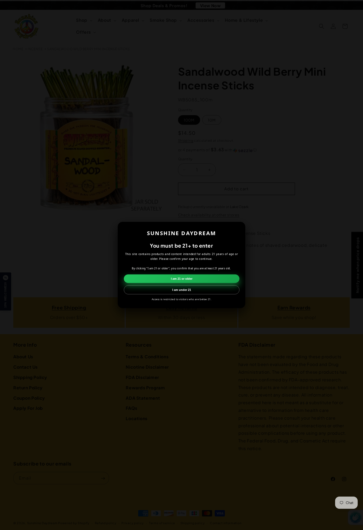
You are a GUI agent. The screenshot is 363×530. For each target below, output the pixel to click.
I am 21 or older (181, 278)
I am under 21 (181, 289)
